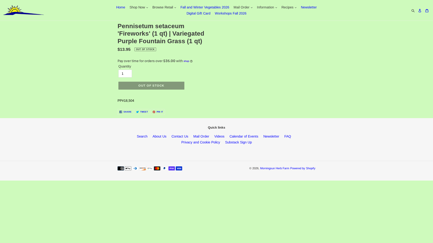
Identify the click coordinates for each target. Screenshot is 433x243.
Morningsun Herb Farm (274, 168)
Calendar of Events (244, 136)
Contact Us (180, 136)
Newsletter (271, 136)
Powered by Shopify (302, 168)
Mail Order (201, 136)
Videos (219, 136)
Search (142, 136)
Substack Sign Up (238, 142)
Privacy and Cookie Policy (200, 142)
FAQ (287, 136)
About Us (159, 136)
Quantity (124, 66)
